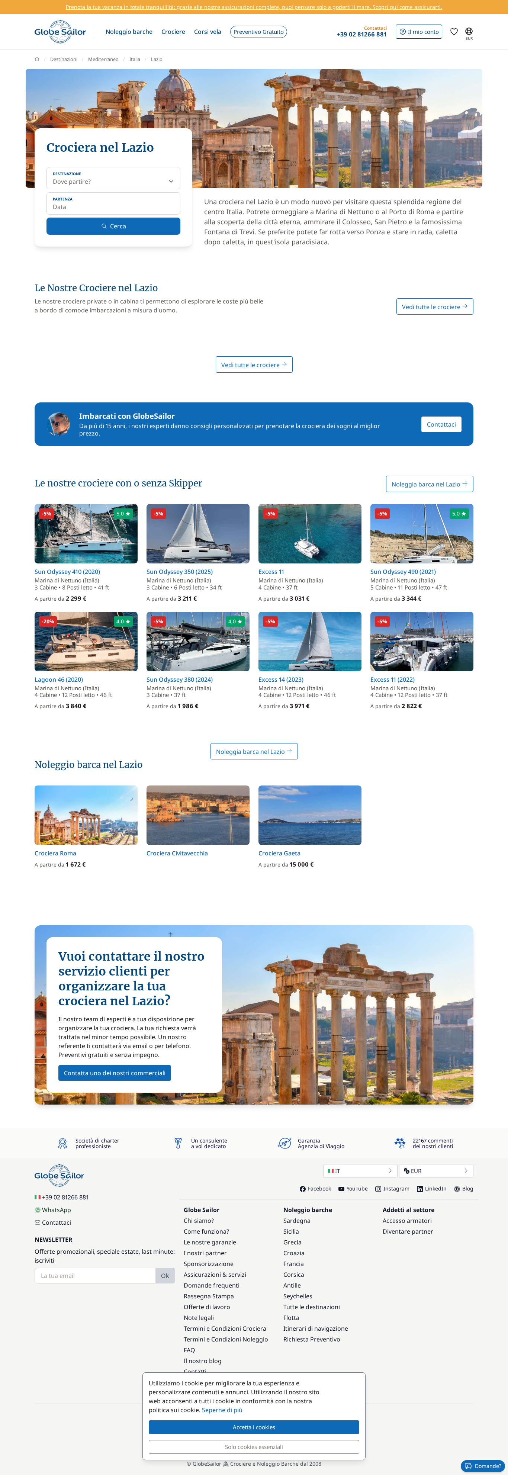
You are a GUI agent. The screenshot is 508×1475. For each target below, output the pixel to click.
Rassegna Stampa (209, 1296)
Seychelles (297, 1296)
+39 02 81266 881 (65, 1197)
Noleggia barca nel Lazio (427, 484)
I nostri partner (205, 1253)
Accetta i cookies (254, 1427)
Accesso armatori (407, 1221)
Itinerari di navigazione (315, 1328)
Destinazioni (63, 59)
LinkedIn (436, 1188)
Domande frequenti (211, 1285)
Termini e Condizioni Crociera (225, 1328)
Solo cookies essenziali (254, 1446)
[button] (129, 31)
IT (337, 1170)
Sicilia (291, 1231)
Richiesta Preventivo (311, 1339)
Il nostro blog (203, 1361)
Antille (292, 1285)
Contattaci (441, 424)
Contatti (195, 1372)
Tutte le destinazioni (311, 1307)
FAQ (189, 1350)
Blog (467, 1188)
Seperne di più (222, 1410)
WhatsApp (56, 1210)
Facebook (319, 1188)
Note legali (199, 1318)
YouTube (357, 1188)
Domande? (488, 1465)
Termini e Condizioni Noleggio (226, 1339)
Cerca (118, 226)
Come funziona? (206, 1231)
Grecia (292, 1242)
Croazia (294, 1253)
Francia (293, 1264)
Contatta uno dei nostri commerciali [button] (114, 1073)
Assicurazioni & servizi (215, 1274)
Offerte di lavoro (207, 1307)
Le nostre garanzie (210, 1242)
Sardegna (297, 1221)
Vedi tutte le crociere (432, 307)
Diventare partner (408, 1231)
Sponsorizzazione (209, 1264)
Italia (134, 59)
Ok (165, 1276)
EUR (416, 1170)
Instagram (396, 1188)
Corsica (293, 1274)
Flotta (291, 1318)
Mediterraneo (103, 59)
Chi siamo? (199, 1221)
